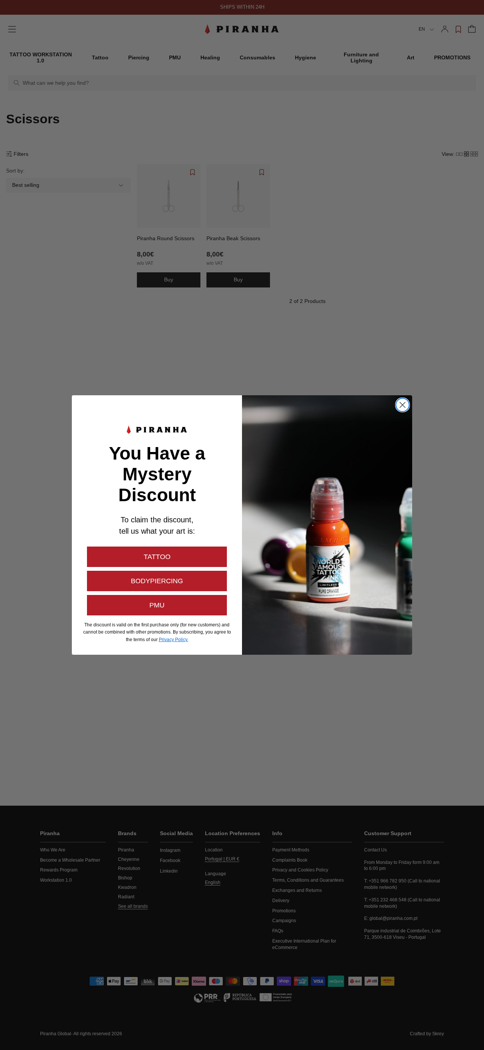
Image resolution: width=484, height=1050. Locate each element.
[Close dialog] (402, 405)
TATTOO (157, 557)
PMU (156, 605)
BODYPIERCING (157, 581)
